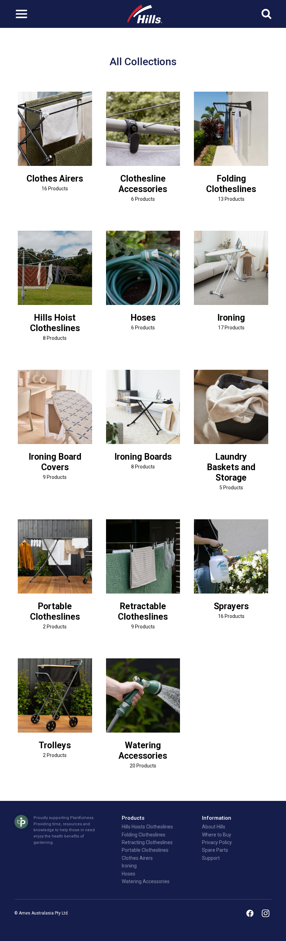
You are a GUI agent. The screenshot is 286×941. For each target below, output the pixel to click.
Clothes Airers (55, 179)
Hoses (143, 318)
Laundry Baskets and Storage (231, 467)
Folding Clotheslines (231, 184)
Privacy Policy (217, 842)
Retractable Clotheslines (143, 611)
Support (211, 858)
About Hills (213, 826)
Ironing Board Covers (55, 462)
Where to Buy (216, 834)
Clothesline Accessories (143, 184)
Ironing (231, 318)
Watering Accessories (143, 750)
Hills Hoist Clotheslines (55, 323)
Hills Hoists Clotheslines (147, 826)
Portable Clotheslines (55, 611)
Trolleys (55, 745)
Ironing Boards (143, 457)
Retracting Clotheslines (147, 842)
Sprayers (231, 606)
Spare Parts (215, 850)
